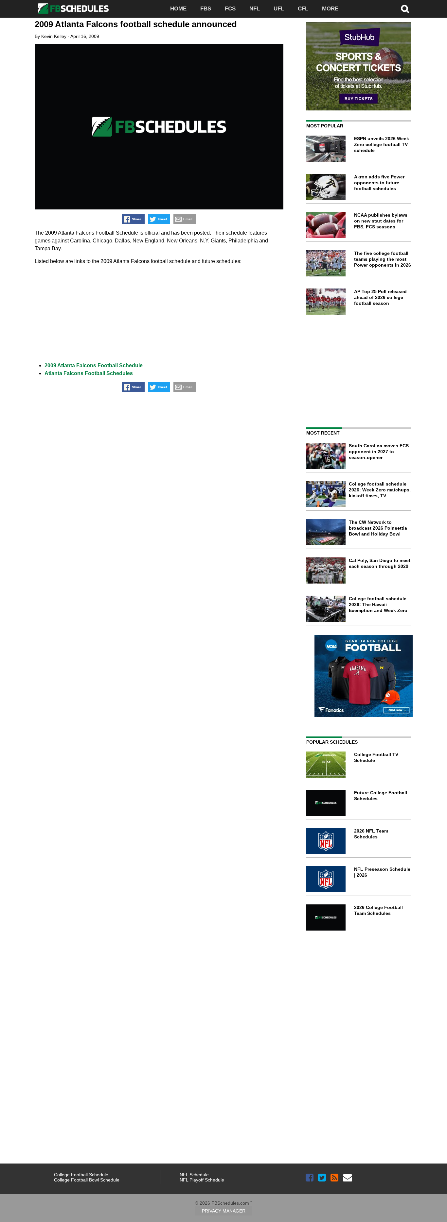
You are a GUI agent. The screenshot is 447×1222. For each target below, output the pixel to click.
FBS (205, 9)
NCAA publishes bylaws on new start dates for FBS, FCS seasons (380, 220)
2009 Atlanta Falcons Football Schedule (94, 365)
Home (178, 9)
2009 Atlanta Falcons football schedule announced (136, 24)
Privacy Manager (223, 1211)
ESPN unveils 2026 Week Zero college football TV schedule (381, 144)
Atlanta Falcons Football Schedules (89, 373)
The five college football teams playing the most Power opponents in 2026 (382, 259)
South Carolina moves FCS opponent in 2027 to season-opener (379, 451)
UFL (279, 9)
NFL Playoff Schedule (202, 1179)
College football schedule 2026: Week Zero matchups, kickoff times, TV (380, 489)
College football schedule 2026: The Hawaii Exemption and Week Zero (378, 604)
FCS (230, 9)
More (330, 9)
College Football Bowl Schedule (86, 1179)
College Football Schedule (81, 1174)
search (405, 9)
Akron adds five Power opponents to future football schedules (379, 182)
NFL (254, 9)
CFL (303, 9)
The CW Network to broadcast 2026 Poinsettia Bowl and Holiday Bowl (378, 528)
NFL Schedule (194, 1174)
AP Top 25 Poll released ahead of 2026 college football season (380, 297)
